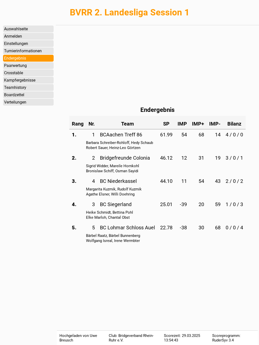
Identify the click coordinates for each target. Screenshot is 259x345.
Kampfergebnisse (19, 80)
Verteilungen (15, 102)
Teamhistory (15, 87)
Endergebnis (15, 58)
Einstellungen (16, 43)
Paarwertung (15, 65)
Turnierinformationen (23, 50)
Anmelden (13, 36)
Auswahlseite (16, 29)
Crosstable (13, 72)
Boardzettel (14, 94)
